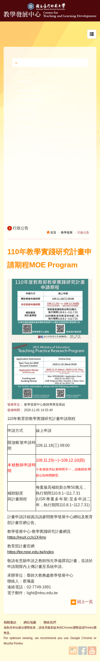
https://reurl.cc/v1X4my (26, 537)
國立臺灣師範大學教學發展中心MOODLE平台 (73, 650)
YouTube (92, 650)
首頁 (53, 232)
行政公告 (24, 62)
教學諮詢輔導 (27, 118)
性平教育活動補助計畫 (33, 192)
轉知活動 (23, 211)
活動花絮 (23, 81)
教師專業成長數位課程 (33, 174)
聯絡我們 (49, 622)
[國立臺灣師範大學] (50, 9)
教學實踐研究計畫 (30, 155)
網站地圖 (30, 622)
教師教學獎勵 (27, 202)
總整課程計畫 (27, 183)
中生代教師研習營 (30, 100)
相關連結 (10, 622)
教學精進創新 (27, 127)
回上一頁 (84, 602)
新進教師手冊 (27, 109)
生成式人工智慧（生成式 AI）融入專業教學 (48, 137)
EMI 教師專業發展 (30, 164)
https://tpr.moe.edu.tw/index (30, 552)
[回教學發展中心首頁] (50, 16)
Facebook (82, 650)
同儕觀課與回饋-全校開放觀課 (38, 146)
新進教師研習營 (28, 90)
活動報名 (23, 72)
